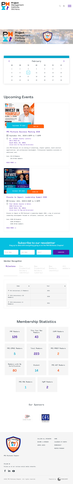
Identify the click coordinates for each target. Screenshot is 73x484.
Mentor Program (59, 448)
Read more (10, 162)
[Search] (60, 6)
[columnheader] (18, 286)
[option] (27, 418)
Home (55, 438)
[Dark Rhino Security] (62, 479)
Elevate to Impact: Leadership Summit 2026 (26, 197)
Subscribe (61, 252)
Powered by (52, 479)
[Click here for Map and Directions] (21, 144)
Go (68, 8)
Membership (57, 445)
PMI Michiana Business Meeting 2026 (23, 132)
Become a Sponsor (42, 442)
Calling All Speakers (44, 438)
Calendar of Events (60, 442)
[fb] (5, 471)
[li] (9, 471)
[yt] (13, 471)
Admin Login (41, 445)
